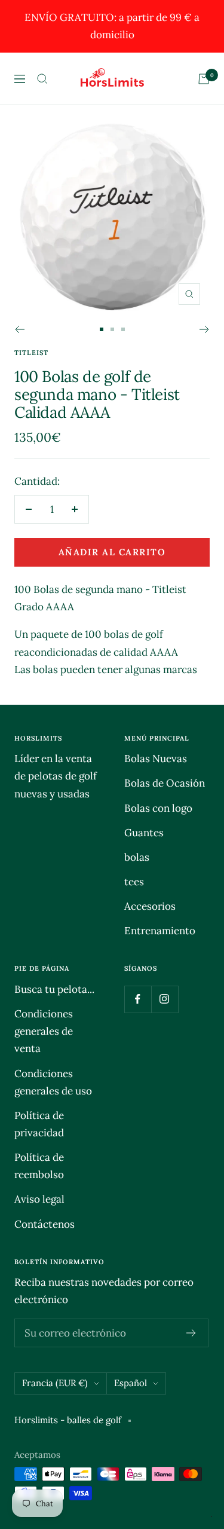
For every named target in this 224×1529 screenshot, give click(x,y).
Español (130, 1383)
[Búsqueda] (42, 79)
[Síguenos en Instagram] (164, 999)
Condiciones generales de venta (43, 1031)
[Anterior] (19, 329)
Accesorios (150, 906)
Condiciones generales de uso (53, 1082)
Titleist (31, 352)
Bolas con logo (158, 808)
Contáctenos (44, 1224)
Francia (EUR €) (55, 1383)
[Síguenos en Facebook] (137, 999)
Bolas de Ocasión (164, 783)
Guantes (144, 832)
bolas (136, 857)
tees (134, 881)
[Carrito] (204, 79)
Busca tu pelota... (54, 989)
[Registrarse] (191, 1333)
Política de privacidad (39, 1124)
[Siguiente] (205, 329)
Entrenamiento (159, 930)
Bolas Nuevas (155, 758)
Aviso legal (39, 1199)
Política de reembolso (39, 1166)
